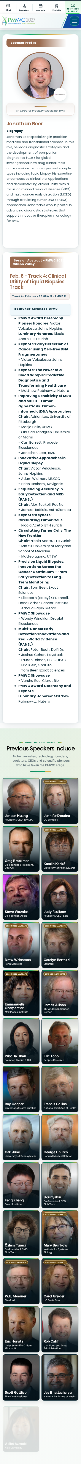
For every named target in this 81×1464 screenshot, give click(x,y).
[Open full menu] (74, 21)
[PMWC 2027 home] (25, 21)
